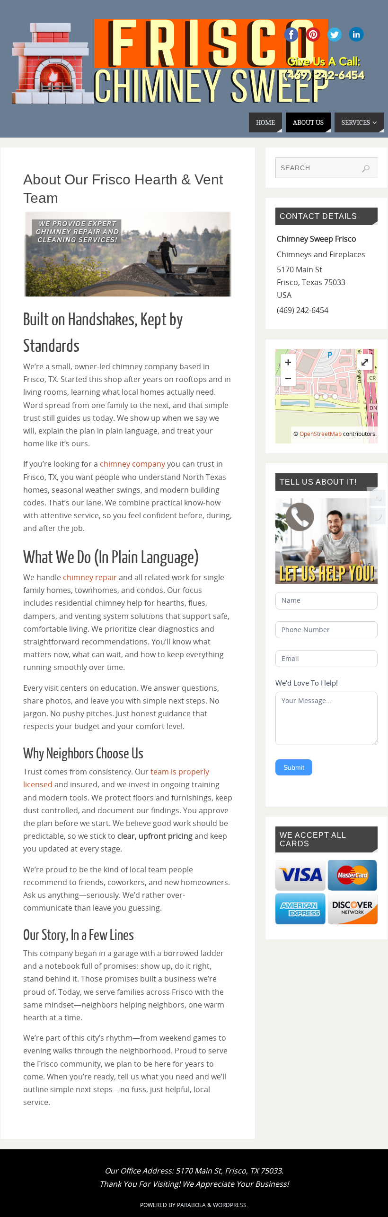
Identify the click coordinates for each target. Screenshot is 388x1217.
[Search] (365, 169)
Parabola (191, 1205)
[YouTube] (378, 498)
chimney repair (90, 577)
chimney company (132, 464)
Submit (293, 767)
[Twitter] (378, 516)
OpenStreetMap (321, 434)
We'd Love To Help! (306, 682)
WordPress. (230, 1205)
